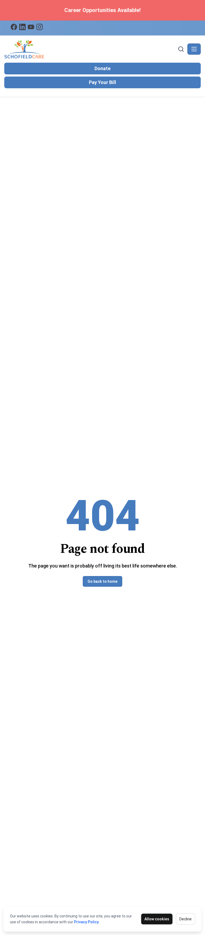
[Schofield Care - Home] (90, 49)
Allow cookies (156, 919)
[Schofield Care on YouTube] (31, 27)
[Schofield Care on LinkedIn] (22, 27)
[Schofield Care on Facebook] (14, 27)
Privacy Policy (86, 922)
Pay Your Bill (102, 82)
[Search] (181, 49)
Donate (102, 68)
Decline (185, 919)
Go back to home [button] (102, 581)
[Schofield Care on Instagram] (39, 27)
